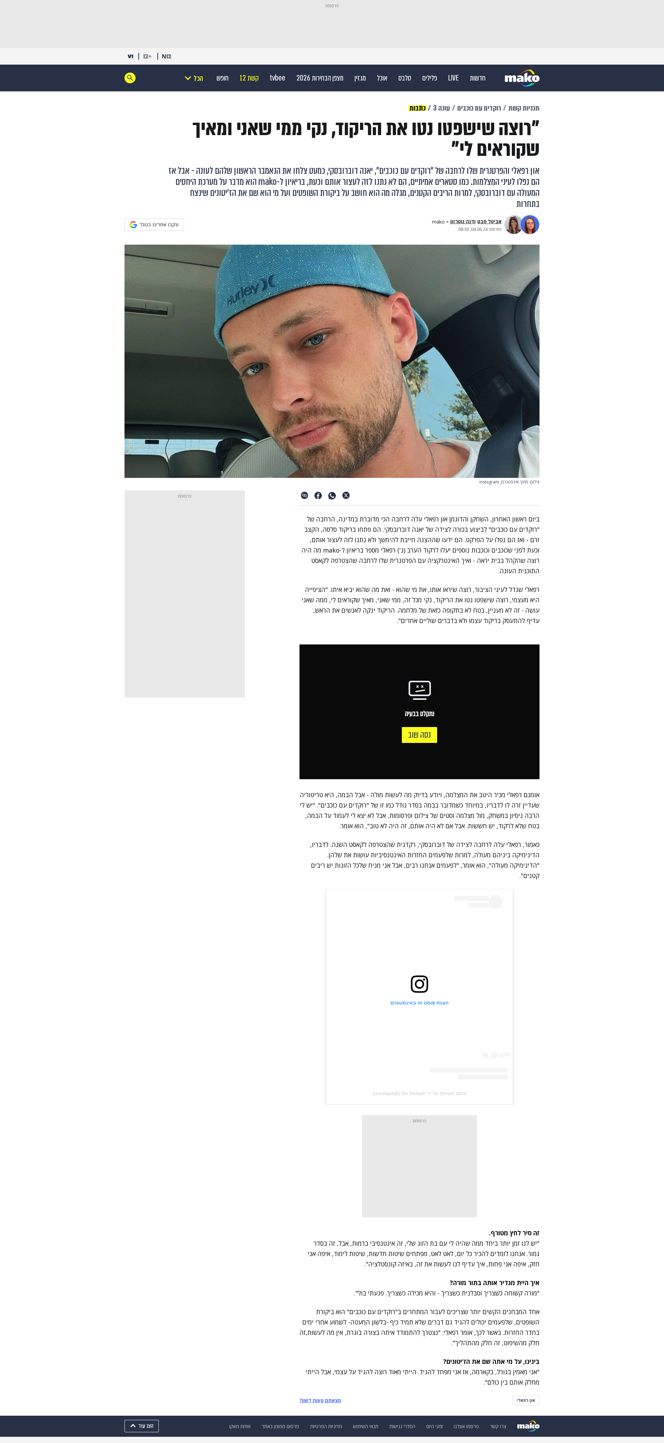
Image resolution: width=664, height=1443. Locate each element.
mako (438, 221)
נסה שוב (419, 735)
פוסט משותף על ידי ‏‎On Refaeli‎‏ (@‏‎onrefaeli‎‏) (420, 1093)
